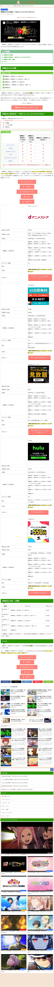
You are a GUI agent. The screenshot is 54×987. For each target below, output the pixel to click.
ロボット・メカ (5, 806)
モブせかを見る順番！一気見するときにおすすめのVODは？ (15, 782)
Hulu (10, 154)
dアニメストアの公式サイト (41, 277)
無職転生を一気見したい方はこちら (26, 107)
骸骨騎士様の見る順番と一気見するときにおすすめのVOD (14, 786)
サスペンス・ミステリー (7, 812)
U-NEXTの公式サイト (41, 357)
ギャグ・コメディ (5, 815)
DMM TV (10, 161)
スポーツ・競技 (5, 809)
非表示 (7, 51)
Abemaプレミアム (10, 151)
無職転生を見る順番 (7, 54)
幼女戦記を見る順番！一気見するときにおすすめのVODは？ (15, 776)
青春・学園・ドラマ (6, 796)
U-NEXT (11, 148)
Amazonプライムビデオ (10, 157)
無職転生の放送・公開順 (8, 59)
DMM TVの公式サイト (41, 593)
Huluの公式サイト (39, 512)
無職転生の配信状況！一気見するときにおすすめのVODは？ (16, 57)
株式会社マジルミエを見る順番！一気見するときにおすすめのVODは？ (17, 789)
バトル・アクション (6, 799)
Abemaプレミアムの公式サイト (41, 431)
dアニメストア (10, 145)
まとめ (4, 61)
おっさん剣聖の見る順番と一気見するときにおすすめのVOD (15, 779)
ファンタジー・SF (4, 9)
